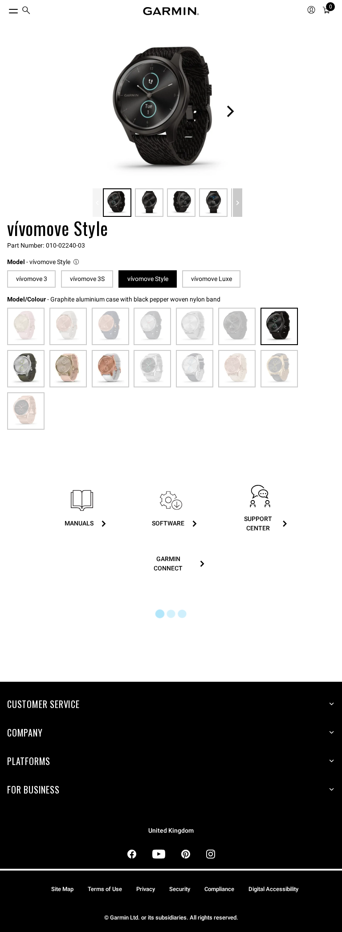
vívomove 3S (87, 278)
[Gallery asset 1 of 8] (167, 111)
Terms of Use (105, 889)
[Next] (230, 111)
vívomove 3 (31, 278)
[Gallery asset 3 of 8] (181, 202)
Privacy (145, 889)
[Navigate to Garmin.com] (171, 11)
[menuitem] (26, 11)
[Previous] (97, 202)
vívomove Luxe (211, 278)
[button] (43, 262)
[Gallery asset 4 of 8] (213, 202)
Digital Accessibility (273, 889)
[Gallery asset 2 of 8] (149, 202)
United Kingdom (171, 830)
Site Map (62, 889)
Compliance (219, 889)
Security (179, 889)
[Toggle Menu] (5, 9)
